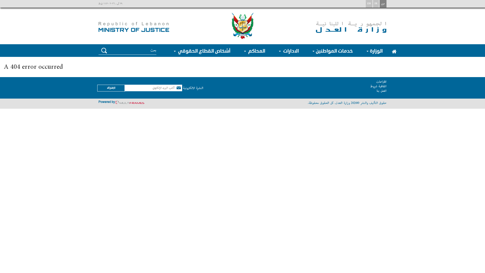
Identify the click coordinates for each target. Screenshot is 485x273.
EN (369, 4)
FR (376, 4)
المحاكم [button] (256, 50)
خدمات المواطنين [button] (334, 50)
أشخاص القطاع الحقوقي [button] (203, 50)
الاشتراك (111, 88)
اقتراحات (381, 81)
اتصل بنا (381, 90)
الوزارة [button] (376, 50)
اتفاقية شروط (378, 86)
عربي (383, 4)
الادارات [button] (290, 50)
